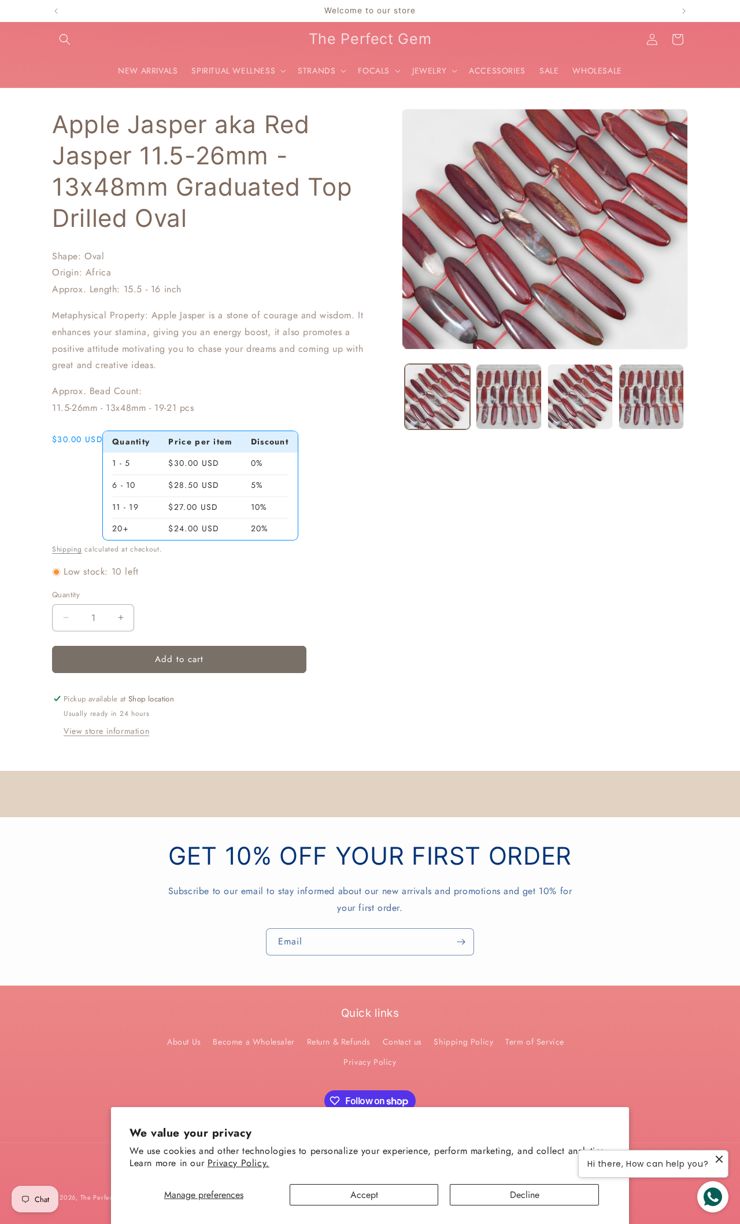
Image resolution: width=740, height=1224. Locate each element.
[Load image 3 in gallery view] (580, 396)
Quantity (66, 594)
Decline (524, 1194)
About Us (184, 1041)
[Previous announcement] (56, 11)
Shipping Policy (463, 1041)
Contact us (402, 1041)
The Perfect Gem (106, 1197)
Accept (364, 1194)
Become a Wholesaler (253, 1041)
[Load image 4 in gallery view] (651, 396)
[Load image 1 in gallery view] (437, 396)
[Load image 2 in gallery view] (508, 396)
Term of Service (534, 1041)
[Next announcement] (684, 11)
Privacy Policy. (238, 1163)
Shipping (67, 549)
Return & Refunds (339, 1041)
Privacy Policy (369, 1062)
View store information (106, 731)
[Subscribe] (460, 941)
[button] (64, 39)
